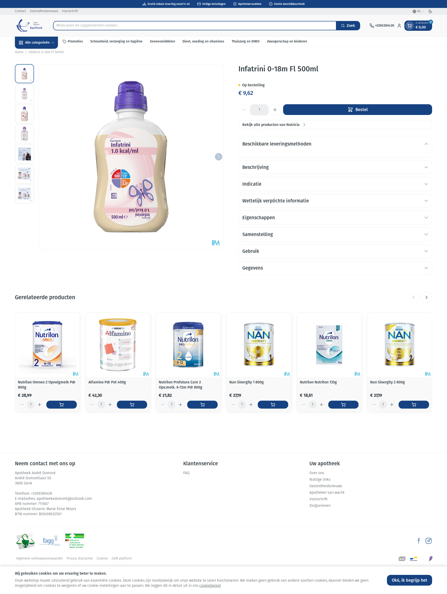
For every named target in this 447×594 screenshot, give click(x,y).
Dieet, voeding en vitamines (203, 41)
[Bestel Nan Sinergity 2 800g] (414, 405)
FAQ (186, 473)
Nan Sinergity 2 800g (387, 382)
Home (19, 52)
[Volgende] (218, 156)
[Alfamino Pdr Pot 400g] (118, 345)
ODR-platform (122, 558)
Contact (20, 11)
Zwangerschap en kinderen (287, 41)
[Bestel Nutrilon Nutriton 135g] (343, 405)
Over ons (316, 473)
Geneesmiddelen (162, 41)
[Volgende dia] (426, 297)
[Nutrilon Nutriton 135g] (329, 345)
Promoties (75, 41)
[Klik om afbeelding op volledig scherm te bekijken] (131, 156)
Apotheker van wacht (327, 493)
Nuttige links (319, 480)
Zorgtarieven (320, 506)
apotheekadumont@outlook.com (64, 499)
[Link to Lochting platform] (430, 559)
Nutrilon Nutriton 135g (318, 382)
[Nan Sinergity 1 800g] (259, 345)
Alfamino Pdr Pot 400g (107, 382)
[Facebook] (418, 540)
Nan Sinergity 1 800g (246, 382)
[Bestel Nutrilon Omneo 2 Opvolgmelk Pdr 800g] (61, 405)
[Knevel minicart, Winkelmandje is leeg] (409, 25)
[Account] (399, 25)
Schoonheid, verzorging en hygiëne (116, 41)
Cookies (102, 558)
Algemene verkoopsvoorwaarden (39, 558)
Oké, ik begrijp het (409, 580)
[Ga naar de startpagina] (29, 26)
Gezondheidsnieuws (44, 11)
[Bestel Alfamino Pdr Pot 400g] (132, 405)
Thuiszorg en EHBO (246, 41)
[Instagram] (428, 540)
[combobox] (194, 25)
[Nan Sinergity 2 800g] (399, 345)
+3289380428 (41, 494)
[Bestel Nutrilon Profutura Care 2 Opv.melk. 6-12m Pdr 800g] (202, 405)
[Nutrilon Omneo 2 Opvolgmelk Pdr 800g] (47, 345)
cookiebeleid (210, 586)
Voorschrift (70, 11)
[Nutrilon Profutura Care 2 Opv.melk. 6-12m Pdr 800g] (188, 345)
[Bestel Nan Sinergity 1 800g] (273, 405)
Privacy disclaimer (80, 558)
